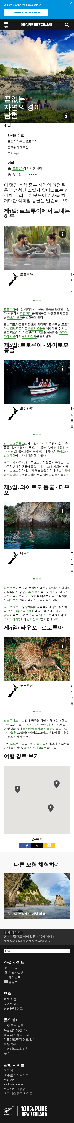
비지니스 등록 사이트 (18, 1093)
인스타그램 (16, 972)
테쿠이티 (9, 462)
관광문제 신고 (13, 1008)
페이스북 (15, 977)
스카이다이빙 (14, 619)
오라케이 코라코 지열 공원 (39, 728)
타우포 (8, 588)
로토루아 (18, 168)
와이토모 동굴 (14, 443)
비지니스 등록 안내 (17, 1035)
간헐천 (13, 732)
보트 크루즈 (15, 611)
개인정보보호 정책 (16, 1048)
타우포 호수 (11, 607)
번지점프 (34, 619)
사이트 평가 (12, 1004)
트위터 (13, 968)
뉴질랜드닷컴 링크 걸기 (20, 1039)
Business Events (14, 1084)
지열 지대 (26, 313)
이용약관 (10, 1044)
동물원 (39, 743)
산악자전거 (29, 336)
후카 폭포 (34, 592)
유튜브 (13, 982)
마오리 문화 (14, 317)
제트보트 (14, 600)
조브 (14, 328)
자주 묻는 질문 (14, 1025)
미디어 (8, 1070)
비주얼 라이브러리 (16, 1075)
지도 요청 (10, 999)
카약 (30, 611)
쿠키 (7, 1053)
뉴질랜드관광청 (14, 1089)
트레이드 (10, 1080)
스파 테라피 (32, 747)
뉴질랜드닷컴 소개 (16, 1030)
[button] (6, 24)
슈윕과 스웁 (35, 328)
